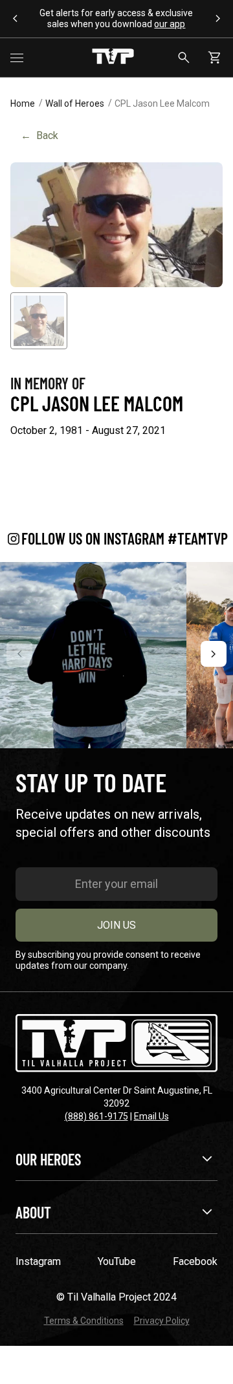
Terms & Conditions (84, 1320)
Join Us (116, 925)
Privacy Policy (162, 1320)
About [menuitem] (33, 1212)
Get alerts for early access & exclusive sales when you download (116, 18)
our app (169, 24)
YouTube (117, 1261)
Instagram (38, 1261)
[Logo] (113, 58)
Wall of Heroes (74, 103)
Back (39, 135)
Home (22, 103)
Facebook (195, 1261)
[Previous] (19, 654)
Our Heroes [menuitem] (48, 1159)
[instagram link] (93, 655)
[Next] (214, 654)
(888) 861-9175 (96, 1116)
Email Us (151, 1116)
